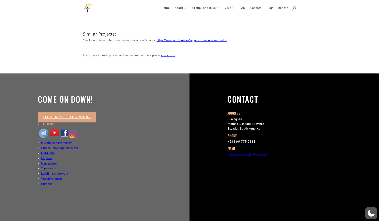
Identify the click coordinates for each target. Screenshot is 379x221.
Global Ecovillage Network (59, 148)
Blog (270, 8)
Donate (283, 8)
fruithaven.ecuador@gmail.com (248, 154)
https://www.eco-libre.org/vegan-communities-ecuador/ (192, 40)
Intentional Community (56, 143)
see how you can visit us (67, 117)
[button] (371, 213)
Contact (256, 8)
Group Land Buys (204, 8)
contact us (168, 55)
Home (165, 8)
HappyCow (49, 163)
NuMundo (48, 153)
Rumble (46, 184)
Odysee (46, 158)
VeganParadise (51, 179)
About (179, 8)
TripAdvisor (49, 168)
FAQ (242, 8)
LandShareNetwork (54, 173)
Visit (228, 8)
